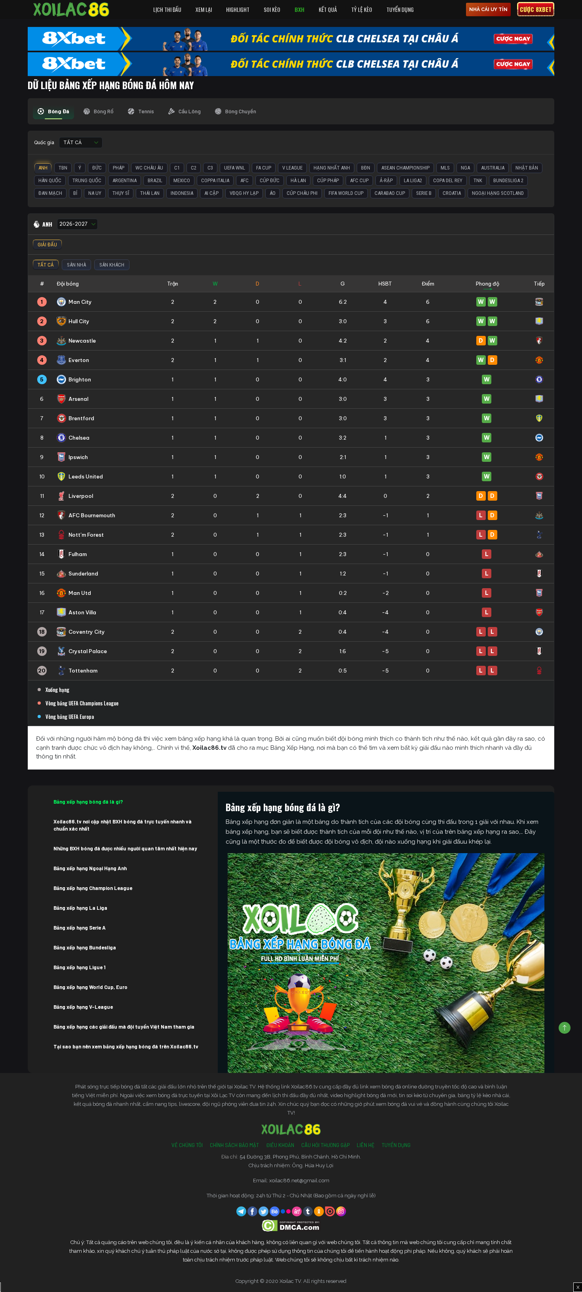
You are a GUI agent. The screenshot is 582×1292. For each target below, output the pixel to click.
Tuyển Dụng (400, 9)
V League (292, 168)
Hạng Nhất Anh (332, 168)
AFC (244, 180)
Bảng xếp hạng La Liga (80, 908)
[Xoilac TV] (71, 9)
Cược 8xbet (536, 9)
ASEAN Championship (405, 168)
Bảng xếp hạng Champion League (92, 888)
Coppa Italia (215, 180)
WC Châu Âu (149, 168)
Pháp (118, 168)
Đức (97, 168)
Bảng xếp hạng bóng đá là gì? (88, 801)
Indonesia (182, 193)
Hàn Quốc (49, 180)
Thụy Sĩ (120, 193)
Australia (492, 168)
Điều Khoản (280, 1145)
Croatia (452, 193)
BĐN (365, 168)
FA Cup (263, 168)
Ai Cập (211, 193)
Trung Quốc (86, 180)
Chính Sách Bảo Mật (234, 1145)
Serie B (424, 193)
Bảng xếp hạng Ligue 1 (79, 967)
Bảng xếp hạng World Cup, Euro (90, 987)
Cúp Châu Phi (302, 193)
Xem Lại (204, 9)
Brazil (155, 180)
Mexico (181, 180)
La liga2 (413, 180)
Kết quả (328, 9)
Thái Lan (150, 193)
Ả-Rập (386, 180)
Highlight (237, 9)
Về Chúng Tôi (187, 1145)
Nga (465, 168)
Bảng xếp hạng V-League (83, 1007)
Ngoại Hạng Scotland (498, 193)
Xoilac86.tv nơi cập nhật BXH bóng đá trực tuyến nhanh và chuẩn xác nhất (122, 825)
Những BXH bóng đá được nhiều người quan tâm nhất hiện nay (125, 848)
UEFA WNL (234, 168)
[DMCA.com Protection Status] (291, 1225)
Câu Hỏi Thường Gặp (325, 1145)
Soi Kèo (272, 9)
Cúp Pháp (328, 180)
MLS (445, 168)
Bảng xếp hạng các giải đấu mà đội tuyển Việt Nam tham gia (123, 1026)
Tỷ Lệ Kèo (361, 9)
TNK (478, 180)
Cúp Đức (270, 180)
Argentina (124, 180)
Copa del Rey (447, 180)
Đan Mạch (50, 193)
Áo (273, 193)
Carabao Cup (390, 193)
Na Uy (94, 193)
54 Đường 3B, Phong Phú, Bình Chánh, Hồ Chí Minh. (300, 1157)
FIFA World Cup (346, 193)
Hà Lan (298, 180)
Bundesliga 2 (508, 180)
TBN (63, 168)
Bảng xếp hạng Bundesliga (84, 947)
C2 (193, 168)
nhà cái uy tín (488, 9)
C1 (177, 168)
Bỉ (75, 193)
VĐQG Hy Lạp (244, 193)
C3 (210, 168)
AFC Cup (359, 180)
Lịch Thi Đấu (167, 9)
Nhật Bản (526, 168)
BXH (299, 9)
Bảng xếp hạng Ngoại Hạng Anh (90, 868)
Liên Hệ (366, 1145)
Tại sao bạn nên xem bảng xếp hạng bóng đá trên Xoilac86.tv (125, 1046)
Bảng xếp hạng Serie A (79, 927)
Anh (43, 168)
